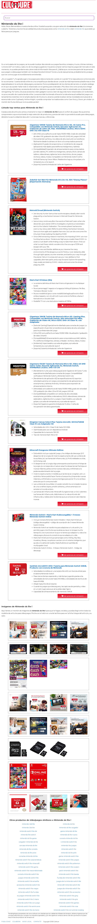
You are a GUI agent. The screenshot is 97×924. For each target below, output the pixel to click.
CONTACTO (37, 921)
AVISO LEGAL (27, 921)
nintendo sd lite (63, 29)
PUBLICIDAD (6, 921)
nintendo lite (79, 29)
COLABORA (16, 921)
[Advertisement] (48, 48)
